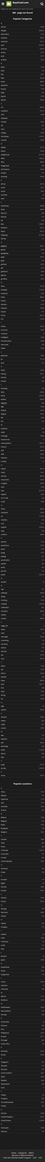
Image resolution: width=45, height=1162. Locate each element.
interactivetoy (22, 341)
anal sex (22, 49)
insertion (22, 333)
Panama (22, 1025)
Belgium (22, 821)
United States (22, 1120)
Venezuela (22, 1128)
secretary (22, 644)
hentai (22, 301)
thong (22, 695)
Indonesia (22, 941)
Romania (22, 1051)
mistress (22, 458)
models (22, 461)
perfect (22, 563)
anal (22, 45)
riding (22, 596)
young (22, 768)
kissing (22, 374)
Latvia (22, 982)
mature (22, 447)
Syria (22, 1087)
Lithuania (22, 989)
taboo (22, 666)
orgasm (22, 527)
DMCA (31, 1153)
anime (22, 52)
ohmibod (22, 512)
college (22, 133)
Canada (22, 839)
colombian (22, 136)
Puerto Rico (22, 1044)
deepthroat (22, 154)
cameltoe (22, 111)
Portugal (22, 1040)
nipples (22, 494)
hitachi (22, 312)
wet (22, 742)
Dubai (22, 872)
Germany (22, 912)
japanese (22, 355)
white (22, 750)
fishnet (22, 238)
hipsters (22, 304)
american (22, 41)
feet (22, 224)
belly (22, 92)
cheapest (22, 118)
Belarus (22, 817)
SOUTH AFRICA (22, 1073)
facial (22, 209)
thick (22, 691)
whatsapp (22, 746)
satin (22, 633)
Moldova (22, 1000)
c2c (22, 107)
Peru (22, 1029)
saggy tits (22, 626)
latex (22, 392)
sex (22, 655)
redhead (22, 593)
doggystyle (22, 165)
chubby (22, 122)
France (22, 901)
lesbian (22, 410)
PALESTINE (22, 1022)
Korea (22, 971)
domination (22, 169)
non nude (22, 498)
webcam (22, 739)
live (22, 421)
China (22, 846)
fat (22, 220)
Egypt (22, 883)
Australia (22, 806)
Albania (22, 795)
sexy (22, 658)
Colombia (22, 850)
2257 (35, 1157)
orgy (22, 531)
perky (22, 567)
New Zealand (22, 1011)
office (22, 509)
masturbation (22, 443)
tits (22, 699)
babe (22, 67)
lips (22, 417)
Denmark (22, 868)
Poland (22, 1036)
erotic (22, 187)
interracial (22, 344)
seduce (22, 647)
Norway (22, 1014)
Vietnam (22, 1131)
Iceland (22, 934)
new (22, 490)
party (22, 549)
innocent (22, 330)
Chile (22, 843)
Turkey (22, 1106)
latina (22, 396)
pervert (22, 571)
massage (22, 436)
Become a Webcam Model (22, 1155)
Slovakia (22, 1066)
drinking (22, 176)
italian (22, 348)
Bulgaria (22, 832)
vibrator (22, 717)
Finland (22, 898)
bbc (22, 74)
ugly (22, 706)
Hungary (22, 927)
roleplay (22, 604)
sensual (22, 651)
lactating (22, 388)
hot (22, 319)
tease (22, 680)
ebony (22, 184)
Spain (22, 1076)
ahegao (22, 30)
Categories (22, 1153)
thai (22, 688)
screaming (22, 640)
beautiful (22, 85)
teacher (22, 677)
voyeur (22, 728)
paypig (22, 556)
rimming (22, 600)
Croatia (22, 857)
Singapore (22, 1062)
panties (22, 542)
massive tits (22, 439)
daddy (22, 147)
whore (22, 753)
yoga (22, 764)
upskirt (22, 710)
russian (22, 618)
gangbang (22, 253)
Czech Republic (22, 861)
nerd (22, 487)
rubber (22, 615)
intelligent (22, 337)
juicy (22, 363)
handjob (22, 290)
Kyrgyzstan (22, 974)
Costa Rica (22, 854)
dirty (22, 162)
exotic (22, 191)
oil (22, 516)
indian (22, 326)
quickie (22, 582)
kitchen (22, 377)
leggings (22, 403)
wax (22, 735)
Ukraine (22, 1113)
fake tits (22, 213)
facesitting (22, 206)
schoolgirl (22, 637)
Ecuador (22, 879)
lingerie (22, 414)
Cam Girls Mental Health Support (17, 1157)
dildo (22, 158)
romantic (22, 611)
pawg (22, 553)
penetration (22, 560)
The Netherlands (22, 1102)
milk (22, 454)
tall (22, 669)
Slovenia (22, 1069)
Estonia (22, 887)
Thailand (22, 1098)
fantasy (22, 217)
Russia (22, 1055)
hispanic (22, 308)
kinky (22, 370)
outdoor (22, 534)
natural (22, 476)
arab (22, 56)
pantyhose (22, 545)
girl (22, 268)
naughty (22, 483)
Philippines (22, 1033)
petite (22, 574)
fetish (22, 231)
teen (22, 684)
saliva (22, 629)
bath (22, 71)
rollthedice (22, 607)
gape (22, 257)
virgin (22, 724)
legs (22, 406)
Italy (22, 949)
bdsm (22, 81)
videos (22, 721)
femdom (22, 228)
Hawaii (22, 923)
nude (22, 501)
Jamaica (22, 956)
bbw (22, 78)
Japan (22, 960)
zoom (22, 775)
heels (22, 297)
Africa (22, 792)
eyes (22, 198)
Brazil (22, 825)
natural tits (22, 480)
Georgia (22, 909)
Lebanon (22, 985)
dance (22, 151)
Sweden (22, 1080)
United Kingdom (22, 1117)
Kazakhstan (22, 967)
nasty (22, 472)
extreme (22, 195)
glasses (22, 275)
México (22, 996)
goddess (22, 279)
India (22, 938)
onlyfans (22, 520)
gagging (22, 246)
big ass (22, 96)
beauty (22, 89)
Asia (22, 803)
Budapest (22, 828)
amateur (22, 38)
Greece (22, 916)
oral (22, 523)
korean (22, 381)
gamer (22, 249)
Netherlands (22, 1007)
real (22, 589)
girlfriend (22, 271)
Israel (22, 945)
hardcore (22, 293)
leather (22, 399)
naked (22, 469)
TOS (40, 1157)
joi (22, 359)
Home (13, 1153)
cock (22, 129)
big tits (22, 100)
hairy (22, 286)
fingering (22, 235)
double (22, 173)
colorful (22, 140)
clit (22, 125)
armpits (22, 60)
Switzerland (22, 1084)
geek (22, 260)
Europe (22, 890)
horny (22, 315)
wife (22, 757)
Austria (22, 810)
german (22, 264)
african (22, 27)
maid (22, 432)
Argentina (22, 799)
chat (22, 114)
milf (22, 450)
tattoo (22, 673)
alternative (22, 34)
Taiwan (22, 1095)
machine (22, 428)
